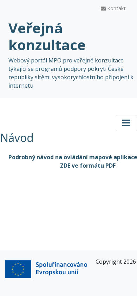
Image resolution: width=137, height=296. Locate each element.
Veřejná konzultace (47, 36)
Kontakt (116, 8)
